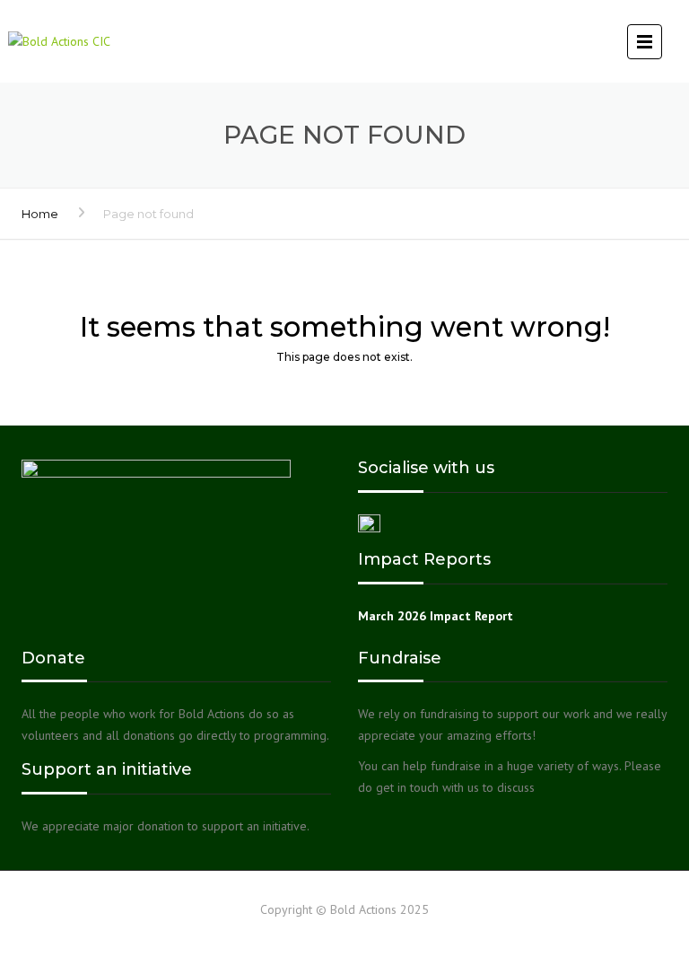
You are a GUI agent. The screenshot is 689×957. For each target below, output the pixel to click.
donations (149, 735)
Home (40, 213)
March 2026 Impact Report (435, 616)
